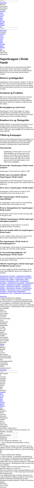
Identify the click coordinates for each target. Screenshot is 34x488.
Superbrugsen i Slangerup (14, 288)
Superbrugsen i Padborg (13, 286)
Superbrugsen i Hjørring (23, 276)
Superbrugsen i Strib (13, 281)
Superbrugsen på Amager (7, 276)
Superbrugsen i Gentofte (13, 284)
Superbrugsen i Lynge (13, 289)
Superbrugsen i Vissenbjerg (23, 278)
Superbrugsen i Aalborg (7, 279)
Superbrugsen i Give (6, 293)
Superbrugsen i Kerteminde (16, 283)
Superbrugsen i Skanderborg (16, 291)
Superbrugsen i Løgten (7, 278)
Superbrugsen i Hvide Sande (22, 293)
